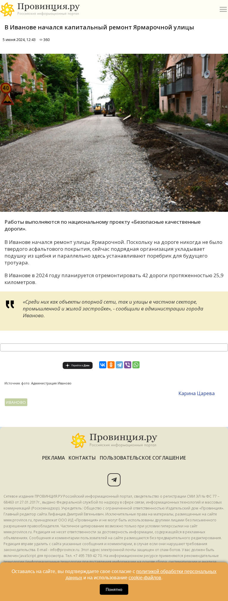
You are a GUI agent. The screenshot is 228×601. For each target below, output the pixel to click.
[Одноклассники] (111, 364)
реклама (53, 457)
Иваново (16, 402)
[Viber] (127, 364)
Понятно (114, 589)
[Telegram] (119, 364)
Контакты (82, 457)
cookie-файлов (145, 577)
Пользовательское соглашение (143, 457)
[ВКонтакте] (102, 364)
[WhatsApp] (136, 364)
